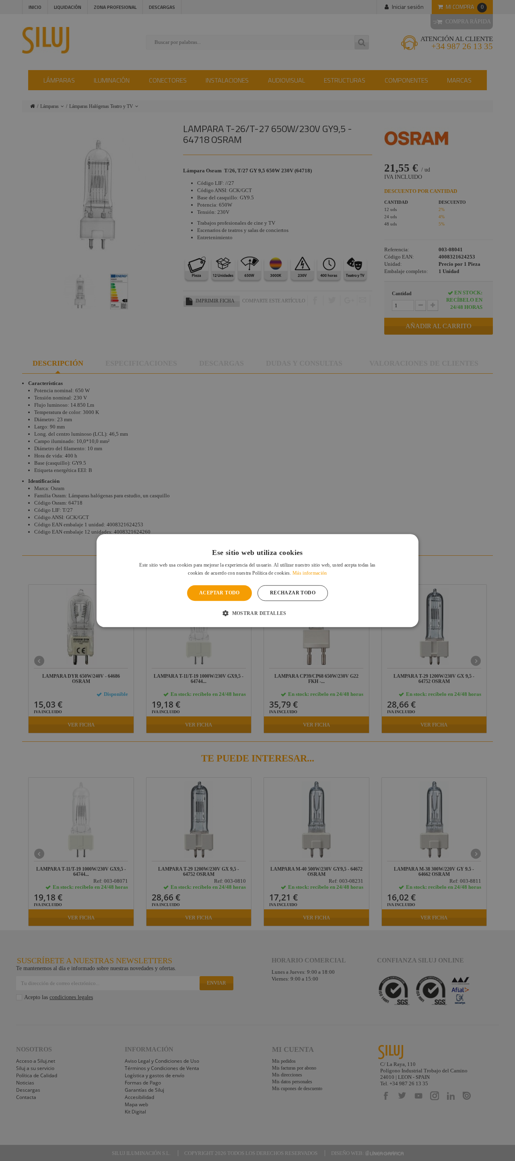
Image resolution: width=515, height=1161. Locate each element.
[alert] (257, 580)
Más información (310, 573)
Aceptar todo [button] (219, 593)
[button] (257, 613)
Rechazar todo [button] (292, 593)
